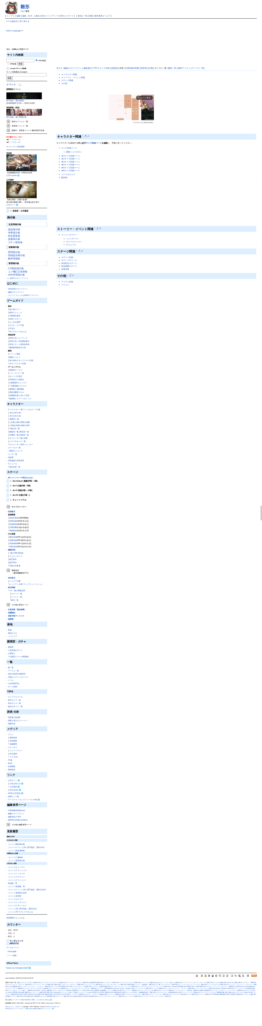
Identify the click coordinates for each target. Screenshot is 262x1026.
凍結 (37, 16)
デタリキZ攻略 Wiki (220, 982)
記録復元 (11, 511)
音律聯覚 (11, 766)
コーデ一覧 (12, 454)
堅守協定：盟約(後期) (15, 101)
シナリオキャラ (68, 174)
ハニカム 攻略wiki (158, 988)
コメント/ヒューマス (16, 867)
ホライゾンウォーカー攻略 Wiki (159, 994)
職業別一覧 (14, 419)
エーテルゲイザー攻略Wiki (58, 988)
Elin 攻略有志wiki (116, 992)
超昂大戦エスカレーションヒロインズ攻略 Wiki (69, 984)
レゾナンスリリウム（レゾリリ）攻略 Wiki (111, 996)
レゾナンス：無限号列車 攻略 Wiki (41, 992)
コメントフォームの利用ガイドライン (23, 295)
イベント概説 (14, 354)
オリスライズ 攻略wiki (167, 990)
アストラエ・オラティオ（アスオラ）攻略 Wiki (156, 996)
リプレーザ (15, 142)
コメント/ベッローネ (16, 873)
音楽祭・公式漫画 (19, 211)
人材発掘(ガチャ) (15, 650)
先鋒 (13, 422)
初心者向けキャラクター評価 (21, 360)
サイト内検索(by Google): (16, 72)
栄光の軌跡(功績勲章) (17, 674)
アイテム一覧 (13, 671)
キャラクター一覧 (15, 409)
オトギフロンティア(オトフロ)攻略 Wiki (53, 982)
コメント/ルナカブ (15, 899)
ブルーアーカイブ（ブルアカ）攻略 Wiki (18, 984)
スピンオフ (12, 747)
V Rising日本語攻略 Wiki (178, 986)
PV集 (10, 760)
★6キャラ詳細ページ (70, 170)
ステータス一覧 (14, 448)
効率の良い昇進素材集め (19, 341)
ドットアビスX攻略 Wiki (133, 996)
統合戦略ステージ (69, 266)
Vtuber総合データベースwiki (62, 992)
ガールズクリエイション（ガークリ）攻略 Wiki (179, 988)
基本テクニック (15, 312)
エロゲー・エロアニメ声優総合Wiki (96, 994)
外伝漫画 (13, 754)
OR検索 (13, 64)
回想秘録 (11, 460)
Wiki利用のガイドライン (18, 289)
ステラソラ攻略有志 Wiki (116, 994)
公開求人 (11, 653)
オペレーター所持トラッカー (21, 444)
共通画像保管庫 (132, 68)
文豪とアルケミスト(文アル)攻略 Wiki (28, 982)
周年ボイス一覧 (14, 703)
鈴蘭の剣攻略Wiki (205, 990)
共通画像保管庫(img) (16, 810)
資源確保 (13, 524)
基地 (10, 630)
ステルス (23, 386)
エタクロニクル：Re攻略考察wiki (167, 992)
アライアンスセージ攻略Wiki (14, 988)
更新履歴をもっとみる (15, 918)
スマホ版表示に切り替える (17, 21)
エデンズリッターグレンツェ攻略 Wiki (114, 984)
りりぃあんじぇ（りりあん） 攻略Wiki (21, 990)
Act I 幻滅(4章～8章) (20, 486)
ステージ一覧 (16, 594)
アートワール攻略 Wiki (149, 982)
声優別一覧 (13, 435)
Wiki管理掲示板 (16, 274)
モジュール (12, 464)
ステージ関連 (67, 80)
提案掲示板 (14, 239)
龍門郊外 (13, 559)
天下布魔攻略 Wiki (15, 986)
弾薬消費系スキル (16, 392)
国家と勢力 (12, 720)
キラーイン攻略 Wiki (63, 996)
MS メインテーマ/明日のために (21, 478)
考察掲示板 (14, 232)
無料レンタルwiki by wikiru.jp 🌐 (42, 1000)
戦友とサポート (15, 319)
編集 (19, 16)
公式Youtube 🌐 (13, 175)
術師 (13, 425)
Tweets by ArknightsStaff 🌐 (18, 968)
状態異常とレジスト (19, 383)
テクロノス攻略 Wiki (250, 994)
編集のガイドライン (16, 292)
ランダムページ (12, 947)
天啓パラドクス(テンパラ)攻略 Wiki (80, 986)
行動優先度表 (14, 316)
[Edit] (88, 136)
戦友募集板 (14, 236)
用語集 (10, 717)
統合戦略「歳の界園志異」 (17, 117)
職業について (14, 357)
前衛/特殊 (13, 547)
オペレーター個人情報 (18, 438)
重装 (23, 422)
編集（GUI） (28, 16)
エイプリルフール (15, 697)
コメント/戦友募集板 (16, 850)
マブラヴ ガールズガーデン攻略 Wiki (136, 994)
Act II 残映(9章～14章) (21, 490)
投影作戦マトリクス (16, 616)
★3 (11, 416)
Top (22, 11)
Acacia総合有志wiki (77, 996)
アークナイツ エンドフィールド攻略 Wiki (124, 986)
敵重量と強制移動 (16, 389)
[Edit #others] (70, 275)
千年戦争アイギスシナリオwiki (81, 992)
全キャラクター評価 (17, 364)
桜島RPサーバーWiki (79, 990)
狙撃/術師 (13, 540)
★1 (19, 416)
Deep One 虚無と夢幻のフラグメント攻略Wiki (242, 982)
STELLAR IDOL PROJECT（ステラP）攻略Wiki (69, 994)
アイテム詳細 (67, 282)
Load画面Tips (13, 683)
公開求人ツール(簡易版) (19, 657)
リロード (70, 16)
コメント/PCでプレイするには (20, 912)
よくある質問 (14, 322)
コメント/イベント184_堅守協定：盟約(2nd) (26, 847)
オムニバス (71, 244)
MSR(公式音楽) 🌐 (15, 793)
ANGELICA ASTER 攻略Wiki (101, 992)
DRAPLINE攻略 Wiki (90, 996)
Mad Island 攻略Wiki (93, 990)
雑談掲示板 (14, 229)
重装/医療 (13, 537)
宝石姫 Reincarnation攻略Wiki (245, 986)
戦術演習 (13, 518)
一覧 (85, 16)
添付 (62, 16)
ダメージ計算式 (15, 376)
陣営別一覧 (24, 432)
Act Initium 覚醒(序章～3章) (24, 481)
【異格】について (15, 451)
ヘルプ (107, 16)
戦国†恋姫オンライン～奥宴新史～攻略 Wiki (141, 984)
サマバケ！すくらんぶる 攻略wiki (148, 990)
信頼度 (10, 457)
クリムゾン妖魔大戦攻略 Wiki (101, 986)
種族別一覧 (13, 432)
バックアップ (52, 16)
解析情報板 (14, 258)
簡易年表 (11, 724)
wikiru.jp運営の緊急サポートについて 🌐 (41, 1008)
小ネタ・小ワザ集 (16, 325)
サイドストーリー (74, 242)
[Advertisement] (143, 41)
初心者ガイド (14, 309)
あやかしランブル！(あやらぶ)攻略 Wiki (169, 982)
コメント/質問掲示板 (16, 860)
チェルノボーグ (15, 556)
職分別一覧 (15, 429)
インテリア (12, 636)
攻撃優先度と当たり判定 (19, 395)
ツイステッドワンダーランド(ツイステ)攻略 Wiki (198, 982)
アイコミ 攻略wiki (204, 994)
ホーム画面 (12, 687)
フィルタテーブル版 (32, 409)
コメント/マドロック (16, 877)
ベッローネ (15, 139)
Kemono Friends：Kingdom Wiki (124, 988)
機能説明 (14, 943)
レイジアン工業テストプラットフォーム (25, 584)
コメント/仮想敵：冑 (16, 886)
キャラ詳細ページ (94, 143)
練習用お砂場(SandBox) (18, 820)
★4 (19, 413)
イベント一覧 (16, 597)
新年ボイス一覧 (14, 700)
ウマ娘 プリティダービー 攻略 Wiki (167, 984)
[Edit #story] (98, 228)
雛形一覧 (172, 68)
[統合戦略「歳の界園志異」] (24, 112)
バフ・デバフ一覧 (16, 373)
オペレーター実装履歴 (15, 147)
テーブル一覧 (198, 68)
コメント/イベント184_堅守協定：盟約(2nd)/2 (27, 890)
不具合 (12, 328)
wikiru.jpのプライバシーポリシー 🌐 (16, 1008)
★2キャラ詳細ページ (70, 159)
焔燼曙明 (13, 744)
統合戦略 (11, 587)
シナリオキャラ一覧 (17, 441)
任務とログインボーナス (18, 677)
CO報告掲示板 (16, 268)
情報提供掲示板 (16, 255)
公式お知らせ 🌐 (16, 783)
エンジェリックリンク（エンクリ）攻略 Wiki (193, 984)
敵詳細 (64, 177)
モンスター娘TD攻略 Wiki (60, 986)
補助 (23, 425)
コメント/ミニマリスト (17, 902)
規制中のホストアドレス (19, 278)
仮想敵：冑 (12, 883)
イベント (11, 84)
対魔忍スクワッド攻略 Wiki (14, 996)
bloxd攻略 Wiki (28, 996)
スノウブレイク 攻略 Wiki (143, 988)
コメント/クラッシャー (17, 880)
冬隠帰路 (13, 741)
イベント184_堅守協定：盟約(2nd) (22, 909)
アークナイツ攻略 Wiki (111, 982)
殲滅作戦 (11, 550)
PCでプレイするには (18, 332)
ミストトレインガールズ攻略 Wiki (42, 984)
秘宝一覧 (14, 600)
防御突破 (13, 521)
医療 (18, 425)
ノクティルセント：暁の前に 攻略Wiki (187, 990)
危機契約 (11, 613)
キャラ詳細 (104, 68)
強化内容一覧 (14, 467)
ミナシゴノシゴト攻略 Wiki (93, 984)
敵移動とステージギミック (20, 399)
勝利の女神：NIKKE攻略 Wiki (197, 986)
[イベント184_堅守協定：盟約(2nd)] (24, 96)
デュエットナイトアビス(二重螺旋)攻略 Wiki (213, 992)
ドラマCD (14, 757)
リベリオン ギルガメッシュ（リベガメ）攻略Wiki (227, 990)
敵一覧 (10, 667)
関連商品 (11, 770)
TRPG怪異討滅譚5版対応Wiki (220, 994)
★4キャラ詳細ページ (70, 164)
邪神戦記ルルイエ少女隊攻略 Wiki (45, 996)
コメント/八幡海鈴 (15, 857)
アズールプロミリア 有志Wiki (62, 990)
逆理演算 (20, 460)
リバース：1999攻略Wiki (105, 988)
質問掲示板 (14, 252)
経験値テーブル (15, 370)
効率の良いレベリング (18, 338)
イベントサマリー (69, 235)
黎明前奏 (13, 738)
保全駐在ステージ (69, 263)
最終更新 (98, 16)
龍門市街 (13, 562)
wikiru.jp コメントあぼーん (13, 1006)
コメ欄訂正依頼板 (17, 271)
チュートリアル (18, 500)
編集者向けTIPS (14, 817)
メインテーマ (72, 239)
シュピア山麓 (14, 581)
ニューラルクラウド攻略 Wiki (217, 984)
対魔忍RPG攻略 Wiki (96, 982)
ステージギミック (69, 260)
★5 (15, 413)
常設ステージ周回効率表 (19, 344)
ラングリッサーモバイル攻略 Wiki (130, 982)
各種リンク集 (13, 796)
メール (10, 680)
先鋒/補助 (13, 543)
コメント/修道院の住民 (17, 893)
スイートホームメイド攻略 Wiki (205, 988)
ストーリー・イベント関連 (73, 77)
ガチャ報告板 (15, 242)
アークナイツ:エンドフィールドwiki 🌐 (24, 800)
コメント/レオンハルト (17, 905)
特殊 (28, 425)
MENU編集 (12, 951)
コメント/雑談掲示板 (16, 844)
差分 (43, 16)
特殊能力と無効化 (16, 379)
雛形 (25, 6)
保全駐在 (11, 578)
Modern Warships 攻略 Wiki (224, 988)
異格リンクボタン (74, 152)
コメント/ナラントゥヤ (17, 870)
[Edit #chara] (85, 136)
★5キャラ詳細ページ (70, 168)
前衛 (18, 422)
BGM (10, 763)
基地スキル (12, 633)
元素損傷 (14, 386)
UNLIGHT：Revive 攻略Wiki (43, 990)
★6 (11, 413)
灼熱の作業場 (14, 566)
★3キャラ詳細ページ (70, 162)
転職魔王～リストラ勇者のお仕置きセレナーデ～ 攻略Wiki (119, 990)
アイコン (65, 285)
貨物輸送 (13, 530)
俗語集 (17, 717)
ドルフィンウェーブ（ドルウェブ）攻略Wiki (220, 986)
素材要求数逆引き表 (17, 347)
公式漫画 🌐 (15, 787)
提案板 (114, 68)
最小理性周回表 (17, 553)
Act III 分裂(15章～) (20, 495)
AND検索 (42, 61)
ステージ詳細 (67, 257)
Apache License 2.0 (53, 1006)
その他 (64, 83)
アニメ (10, 734)
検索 (91, 16)
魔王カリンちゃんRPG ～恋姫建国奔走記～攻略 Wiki (139, 992)
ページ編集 (12, 955)
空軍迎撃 (13, 527)
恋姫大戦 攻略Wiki (236, 994)
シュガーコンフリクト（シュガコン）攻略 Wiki (36, 986)
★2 (15, 416)
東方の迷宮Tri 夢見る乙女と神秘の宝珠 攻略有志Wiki (36, 994)
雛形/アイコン (184, 68)
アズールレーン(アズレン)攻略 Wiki (78, 982)
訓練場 (10, 619)
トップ (9, 16)
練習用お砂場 (146, 68)
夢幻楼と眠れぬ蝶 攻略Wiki (21, 992)
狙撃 (28, 422)
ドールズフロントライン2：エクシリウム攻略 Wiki (154, 986)
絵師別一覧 (24, 435)
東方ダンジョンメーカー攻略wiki (189, 992)
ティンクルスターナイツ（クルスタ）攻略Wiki (82, 988)
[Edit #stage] (79, 251)
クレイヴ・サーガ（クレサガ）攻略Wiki (36, 988)
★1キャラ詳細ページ (70, 156)
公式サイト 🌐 (12, 205)
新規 (80, 16)
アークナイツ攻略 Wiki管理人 (22, 1000)
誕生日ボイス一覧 (15, 706)
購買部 (10, 647)
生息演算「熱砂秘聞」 (17, 609)
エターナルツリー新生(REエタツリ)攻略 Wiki (184, 994)
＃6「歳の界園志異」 (18, 590)
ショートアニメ (16, 750)
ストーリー (23, 720)
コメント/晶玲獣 (14, 896)
